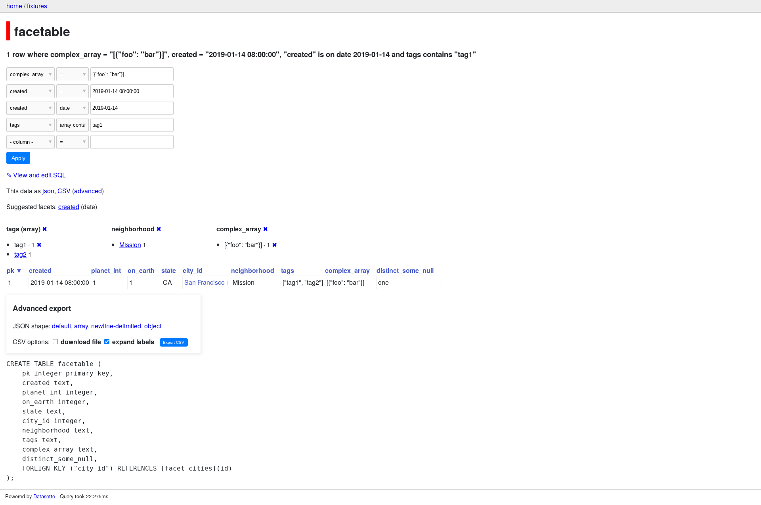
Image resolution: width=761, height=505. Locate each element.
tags (287, 270)
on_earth (141, 270)
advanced (88, 190)
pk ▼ (14, 270)
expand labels (132, 341)
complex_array (347, 270)
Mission (130, 244)
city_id (193, 270)
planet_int (106, 270)
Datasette (44, 496)
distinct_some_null (405, 270)
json (48, 190)
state (168, 270)
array (81, 325)
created (68, 206)
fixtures (37, 5)
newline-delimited (116, 325)
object (152, 325)
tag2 (20, 254)
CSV (64, 190)
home (14, 5)
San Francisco (204, 282)
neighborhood (252, 270)
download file (80, 341)
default (61, 325)
